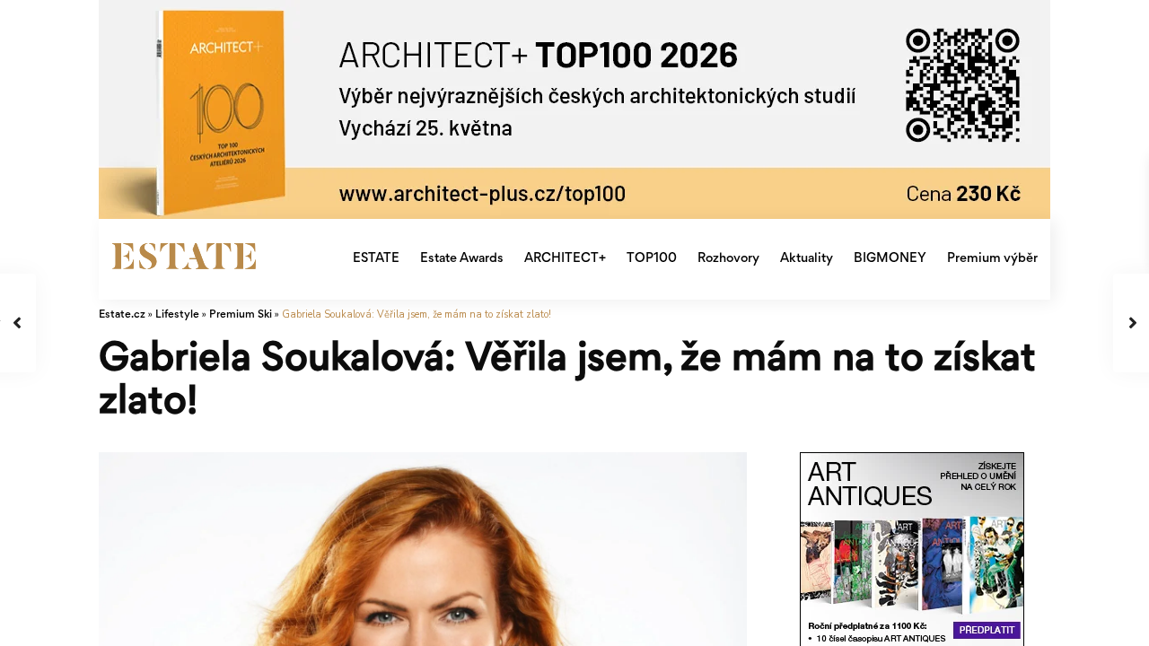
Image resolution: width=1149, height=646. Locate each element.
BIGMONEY (890, 259)
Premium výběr (992, 259)
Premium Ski (240, 315)
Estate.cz (122, 315)
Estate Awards (462, 259)
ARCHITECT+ (565, 259)
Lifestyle (177, 315)
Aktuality (806, 259)
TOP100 (652, 259)
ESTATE (376, 259)
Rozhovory (728, 259)
